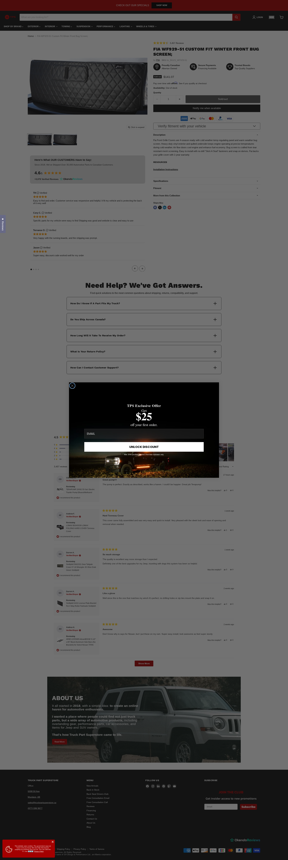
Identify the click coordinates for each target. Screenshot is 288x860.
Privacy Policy (39, 851)
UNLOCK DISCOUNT (144, 447)
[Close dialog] (72, 385)
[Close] (52, 841)
